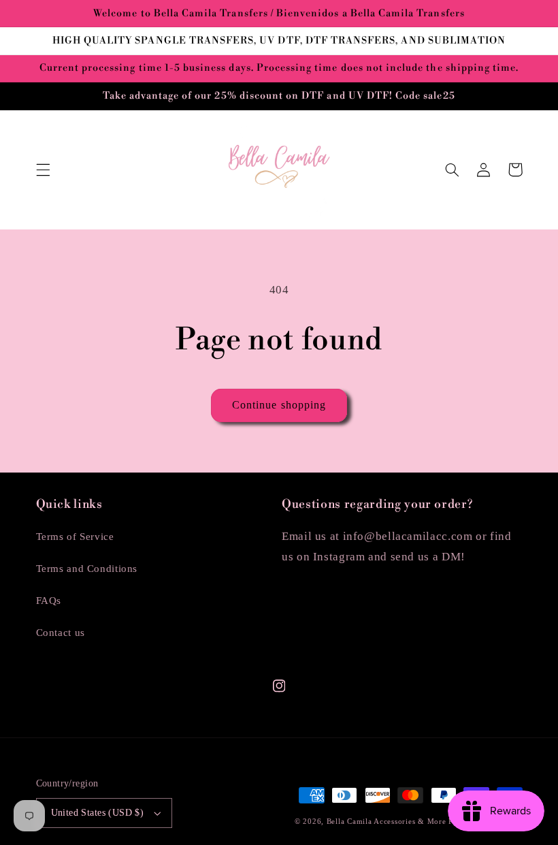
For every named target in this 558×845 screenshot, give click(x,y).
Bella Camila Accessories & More (388, 821)
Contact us (60, 632)
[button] (43, 169)
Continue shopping (279, 405)
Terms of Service (75, 536)
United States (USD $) (97, 813)
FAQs (49, 600)
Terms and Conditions (87, 568)
